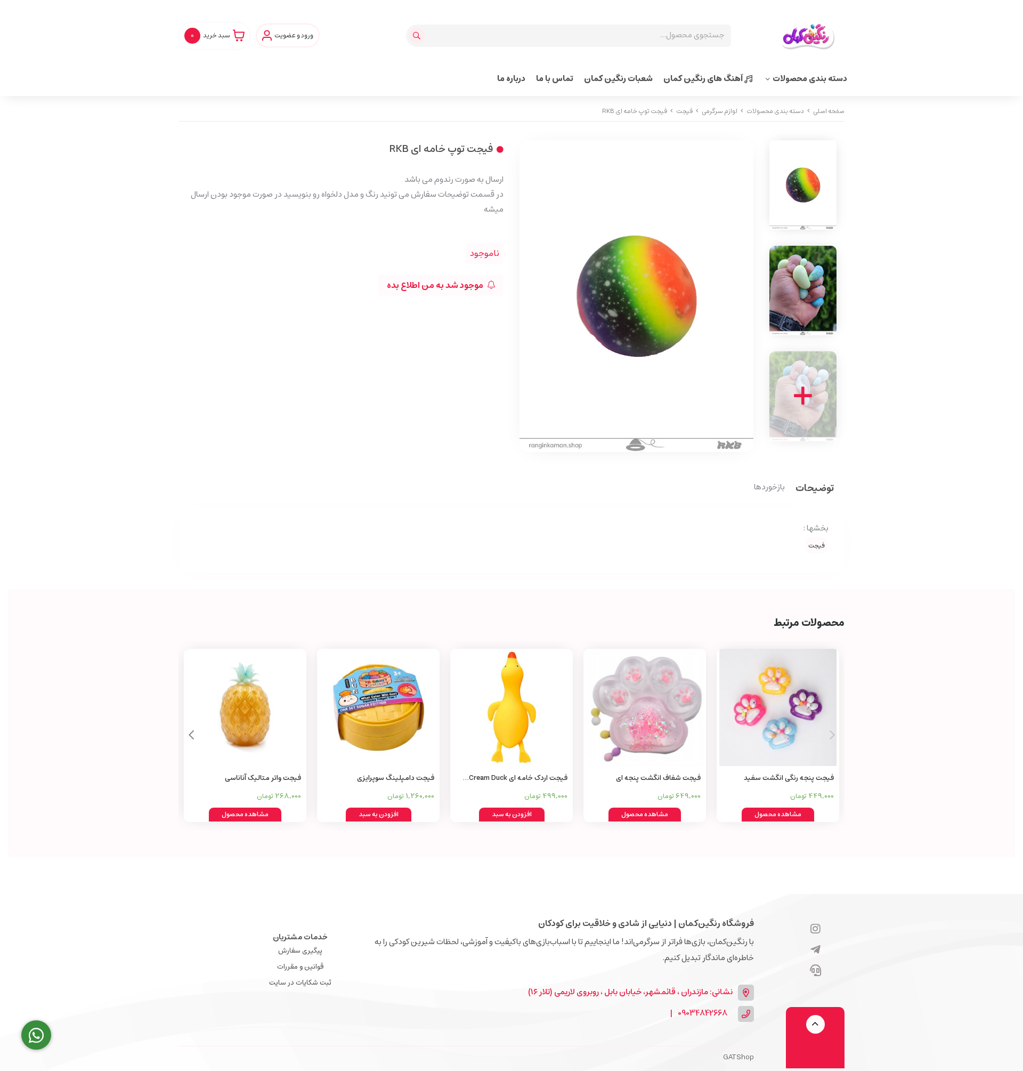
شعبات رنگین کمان (618, 78)
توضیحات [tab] (814, 489)
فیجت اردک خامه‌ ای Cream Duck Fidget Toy (518, 778)
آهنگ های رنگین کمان (703, 78)
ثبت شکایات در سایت (300, 983)
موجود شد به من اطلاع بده (436, 285)
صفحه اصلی (829, 111)
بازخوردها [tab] (769, 487)
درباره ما (511, 78)
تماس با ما (554, 78)
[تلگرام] (815, 950)
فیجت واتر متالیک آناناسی (263, 778)
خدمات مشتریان (300, 937)
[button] (191, 735)
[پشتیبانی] (815, 971)
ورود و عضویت (293, 36)
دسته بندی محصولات (810, 78)
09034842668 (702, 1014)
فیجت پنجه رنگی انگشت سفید (789, 778)
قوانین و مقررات (300, 967)
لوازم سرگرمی (719, 111)
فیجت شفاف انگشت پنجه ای (658, 778)
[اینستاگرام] (815, 929)
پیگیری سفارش (300, 951)
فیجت (684, 111)
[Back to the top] (815, 1024)
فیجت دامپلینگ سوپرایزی (395, 778)
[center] (418, 36)
